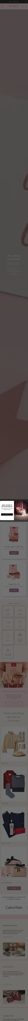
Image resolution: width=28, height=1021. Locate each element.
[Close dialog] (27, 501)
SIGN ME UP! (7, 514)
